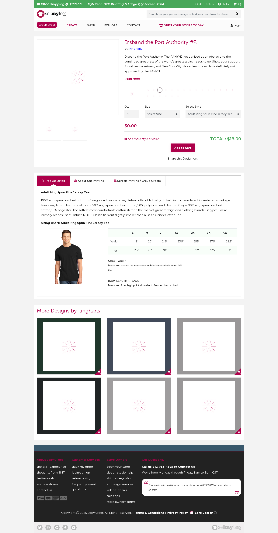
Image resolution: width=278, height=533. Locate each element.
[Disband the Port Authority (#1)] (139, 346)
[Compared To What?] (69, 346)
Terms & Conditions (149, 512)
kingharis (135, 48)
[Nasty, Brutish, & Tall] (209, 405)
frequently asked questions (84, 486)
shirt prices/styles (119, 478)
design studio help (120, 472)
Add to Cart (182, 148)
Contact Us (186, 466)
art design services (120, 484)
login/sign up (81, 472)
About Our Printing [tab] (90, 181)
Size (147, 106)
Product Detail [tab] (54, 181)
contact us (44, 490)
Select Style (193, 106)
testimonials (45, 478)
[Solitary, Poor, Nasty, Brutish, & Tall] (209, 346)
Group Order (47, 24)
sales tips (113, 496)
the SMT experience (51, 466)
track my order (82, 466)
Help (225, 4)
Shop (91, 25)
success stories (47, 484)
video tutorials (117, 490)
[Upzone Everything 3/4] (139, 405)
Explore (110, 25)
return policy (81, 478)
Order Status (204, 4)
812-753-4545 (162, 466)
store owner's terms (121, 502)
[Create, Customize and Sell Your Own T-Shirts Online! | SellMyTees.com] (51, 13)
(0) (239, 4)
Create (72, 25)
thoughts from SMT (51, 472)
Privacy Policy (177, 512)
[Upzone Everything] (69, 405)
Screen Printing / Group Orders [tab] (138, 181)
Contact (134, 25)
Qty (126, 106)
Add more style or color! (143, 139)
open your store (118, 466)
